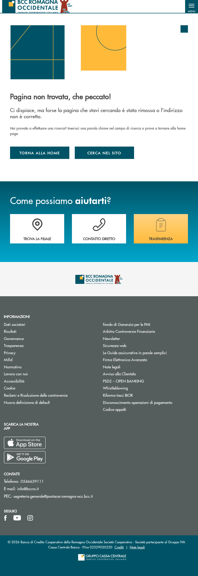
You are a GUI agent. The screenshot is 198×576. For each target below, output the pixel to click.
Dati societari (14, 324)
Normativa (12, 366)
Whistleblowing (135, 388)
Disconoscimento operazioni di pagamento (137, 402)
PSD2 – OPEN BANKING (143, 381)
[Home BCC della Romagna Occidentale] (37, 6)
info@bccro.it (28, 488)
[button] (191, 6)
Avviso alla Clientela (119, 373)
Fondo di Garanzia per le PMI (146, 324)
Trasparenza (13, 345)
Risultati (29, 331)
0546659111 (32, 481)
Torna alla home (40, 152)
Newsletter (131, 338)
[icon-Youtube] (17, 518)
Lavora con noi (16, 373)
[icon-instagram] (30, 518)
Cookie (9, 388)
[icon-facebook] (5, 518)
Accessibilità (14, 381)
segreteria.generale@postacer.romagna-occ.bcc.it (53, 496)
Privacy (9, 352)
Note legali (111, 366)
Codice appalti (114, 409)
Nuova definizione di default (27, 402)
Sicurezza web (114, 345)
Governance (14, 338)
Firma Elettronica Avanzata (125, 359)
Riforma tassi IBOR (118, 395)
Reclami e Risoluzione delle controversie (36, 395)
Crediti (119, 547)
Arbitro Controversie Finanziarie (148, 331)
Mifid (8, 359)
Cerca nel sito (104, 152)
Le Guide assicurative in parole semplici (135, 352)
